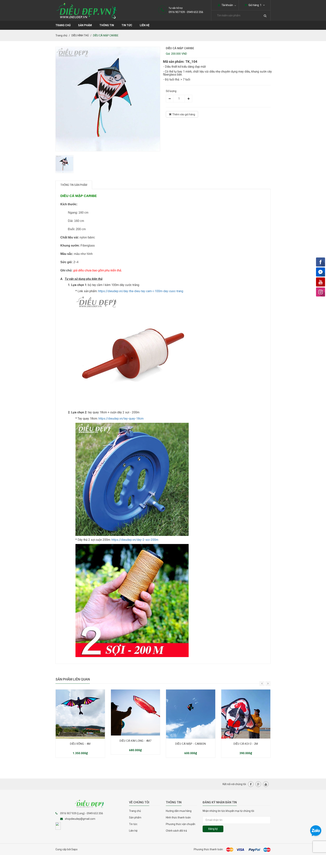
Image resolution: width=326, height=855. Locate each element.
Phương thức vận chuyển (180, 824)
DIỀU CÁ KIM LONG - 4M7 (135, 740)
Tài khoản (227, 5)
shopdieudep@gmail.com (80, 818)
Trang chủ (135, 810)
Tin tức (133, 824)
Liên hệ (144, 25)
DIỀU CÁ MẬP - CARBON (190, 743)
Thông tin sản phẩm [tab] (73, 184)
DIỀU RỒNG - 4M (80, 743)
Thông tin (106, 25)
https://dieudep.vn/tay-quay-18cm (121, 418)
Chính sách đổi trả (176, 830)
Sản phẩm (135, 817)
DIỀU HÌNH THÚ (80, 35)
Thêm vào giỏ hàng (183, 114)
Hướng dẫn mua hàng (178, 810)
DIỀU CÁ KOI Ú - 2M (246, 743)
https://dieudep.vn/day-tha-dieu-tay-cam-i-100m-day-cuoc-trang (140, 291)
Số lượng (171, 91)
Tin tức (126, 25)
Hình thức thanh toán (178, 817)
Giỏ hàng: (254, 5)
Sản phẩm (85, 25)
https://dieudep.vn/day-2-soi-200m (134, 540)
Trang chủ (63, 25)
